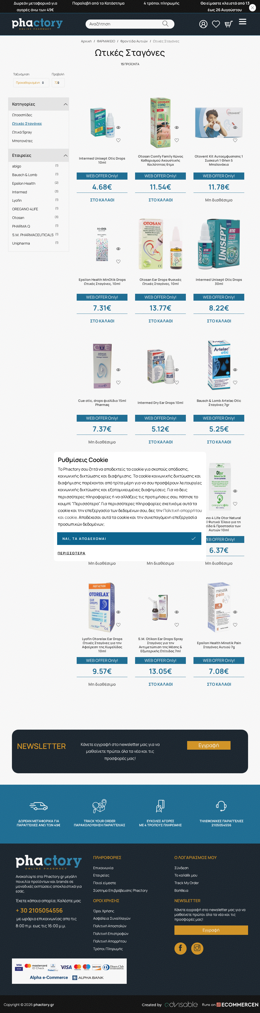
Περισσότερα (72, 553)
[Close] (252, 7)
